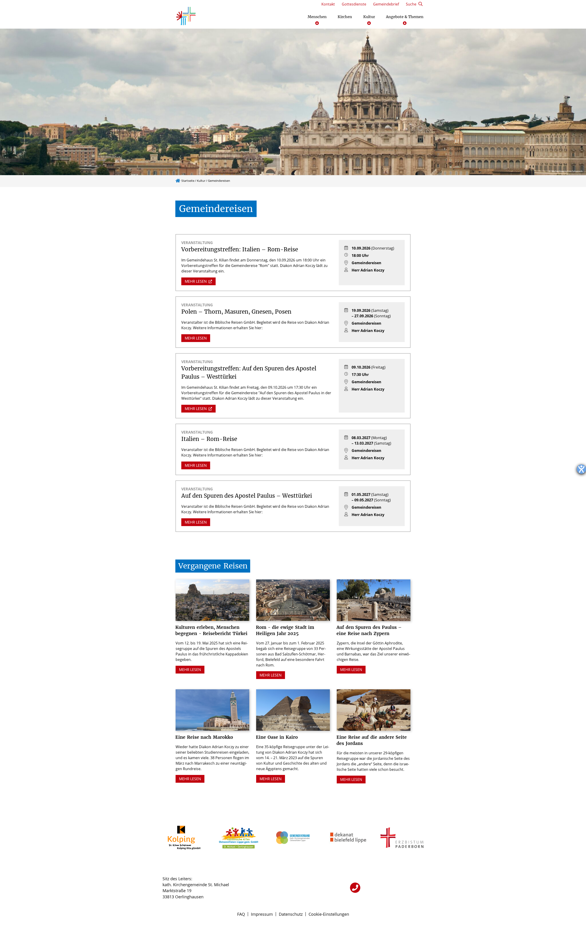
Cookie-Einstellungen (329, 914)
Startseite (187, 181)
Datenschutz (291, 914)
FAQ (241, 914)
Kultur (201, 181)
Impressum (262, 914)
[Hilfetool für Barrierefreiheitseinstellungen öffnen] (581, 469)
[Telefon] (355, 888)
